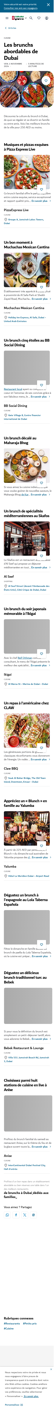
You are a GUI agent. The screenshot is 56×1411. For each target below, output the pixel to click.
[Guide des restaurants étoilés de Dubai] (27, 1258)
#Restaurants (12, 1326)
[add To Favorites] (46, 80)
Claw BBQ (11, 769)
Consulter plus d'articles (26, 1308)
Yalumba (10, 866)
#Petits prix (30, 1326)
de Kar (24, 494)
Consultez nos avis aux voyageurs (20, 8)
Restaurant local (13, 389)
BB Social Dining (15, 406)
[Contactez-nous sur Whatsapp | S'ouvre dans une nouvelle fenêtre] (7, 1215)
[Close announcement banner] (48, 4)
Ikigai (8, 674)
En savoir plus (39, 201)
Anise (8, 1156)
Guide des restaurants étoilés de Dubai (25, 1283)
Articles (12, 28)
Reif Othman (25, 658)
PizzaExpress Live (16, 210)
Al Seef (9, 577)
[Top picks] (38, 18)
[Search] (31, 18)
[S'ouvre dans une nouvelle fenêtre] (16, 1215)
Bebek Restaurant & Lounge (24, 1048)
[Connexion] (46, 18)
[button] (14, 1404)
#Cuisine (9, 1331)
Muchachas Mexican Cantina (24, 308)
